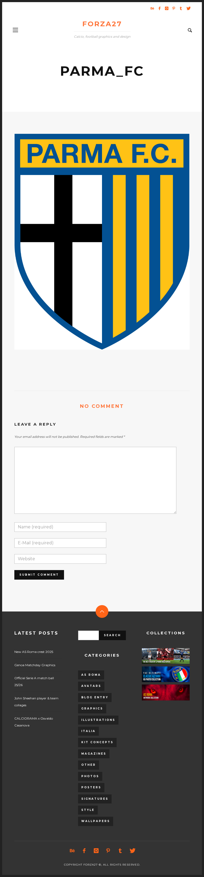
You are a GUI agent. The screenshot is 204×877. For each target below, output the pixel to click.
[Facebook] (159, 8)
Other (88, 765)
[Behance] (152, 8)
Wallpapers (95, 821)
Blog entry (94, 697)
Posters (91, 787)
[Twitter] (188, 8)
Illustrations (98, 720)
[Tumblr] (181, 8)
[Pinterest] (174, 8)
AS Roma (91, 675)
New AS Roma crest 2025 (33, 652)
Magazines (93, 753)
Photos (90, 776)
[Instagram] (166, 8)
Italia (88, 731)
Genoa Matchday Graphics (34, 665)
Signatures (94, 799)
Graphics (92, 708)
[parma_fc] (93, 242)
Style (88, 810)
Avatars (91, 686)
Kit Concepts (97, 742)
